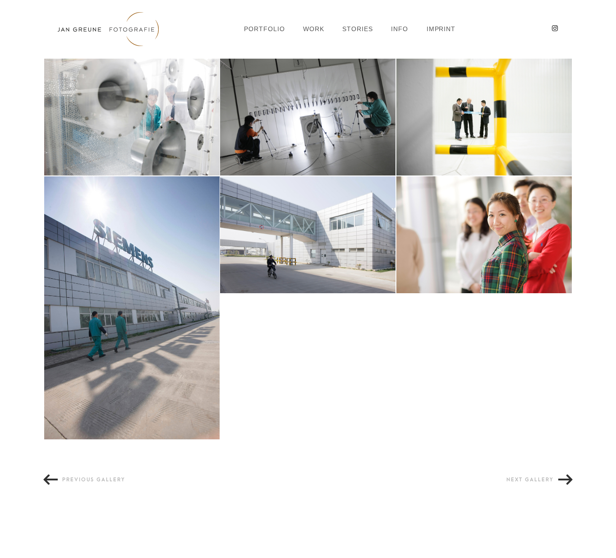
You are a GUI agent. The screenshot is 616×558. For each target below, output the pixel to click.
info (399, 28)
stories (357, 28)
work (313, 28)
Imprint (441, 28)
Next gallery (530, 480)
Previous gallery (93, 480)
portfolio (264, 28)
